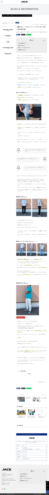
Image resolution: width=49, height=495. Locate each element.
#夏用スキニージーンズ (23, 32)
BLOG (17, 22)
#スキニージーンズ (23, 31)
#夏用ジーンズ (44, 31)
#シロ (17, 31)
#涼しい (35, 32)
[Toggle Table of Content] (43, 40)
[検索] (13, 23)
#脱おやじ (41, 32)
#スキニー (19, 31)
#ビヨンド (35, 31)
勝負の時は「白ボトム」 (22, 49)
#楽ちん (32, 32)
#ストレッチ (28, 31)
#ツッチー (32, 31)
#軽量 (45, 32)
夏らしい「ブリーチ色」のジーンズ (24, 47)
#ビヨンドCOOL (39, 31)
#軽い (43, 32)
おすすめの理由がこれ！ (22, 43)
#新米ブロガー (29, 32)
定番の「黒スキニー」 (22, 45)
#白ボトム (38, 32)
